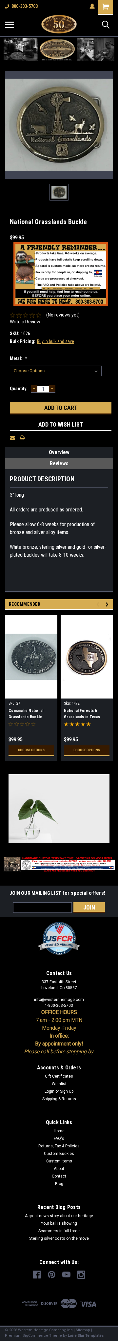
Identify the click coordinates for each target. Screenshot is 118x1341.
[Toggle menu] (9, 24)
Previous (98, 604)
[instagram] (81, 1275)
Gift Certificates (59, 1076)
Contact (59, 1176)
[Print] (22, 437)
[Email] (12, 437)
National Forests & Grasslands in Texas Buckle (82, 714)
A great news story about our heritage (59, 1216)
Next (108, 604)
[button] (59, 49)
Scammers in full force (59, 1231)
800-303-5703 (24, 6)
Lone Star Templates (86, 1335)
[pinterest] (52, 1275)
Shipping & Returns (59, 1099)
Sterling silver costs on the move (59, 1238)
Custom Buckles (59, 1153)
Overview (59, 452)
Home (59, 1131)
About (59, 1168)
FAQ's (59, 1138)
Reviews (59, 463)
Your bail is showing (59, 1223)
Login (49, 1091)
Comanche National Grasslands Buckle (26, 713)
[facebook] (37, 1275)
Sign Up (66, 1091)
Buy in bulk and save (55, 341)
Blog (59, 1183)
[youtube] (66, 1275)
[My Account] (92, 6)
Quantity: (19, 388)
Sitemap (83, 1330)
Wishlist (59, 1084)
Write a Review (25, 321)
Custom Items (59, 1161)
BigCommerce (35, 1335)
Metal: (18, 358)
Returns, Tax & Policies (59, 1146)
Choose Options (31, 750)
